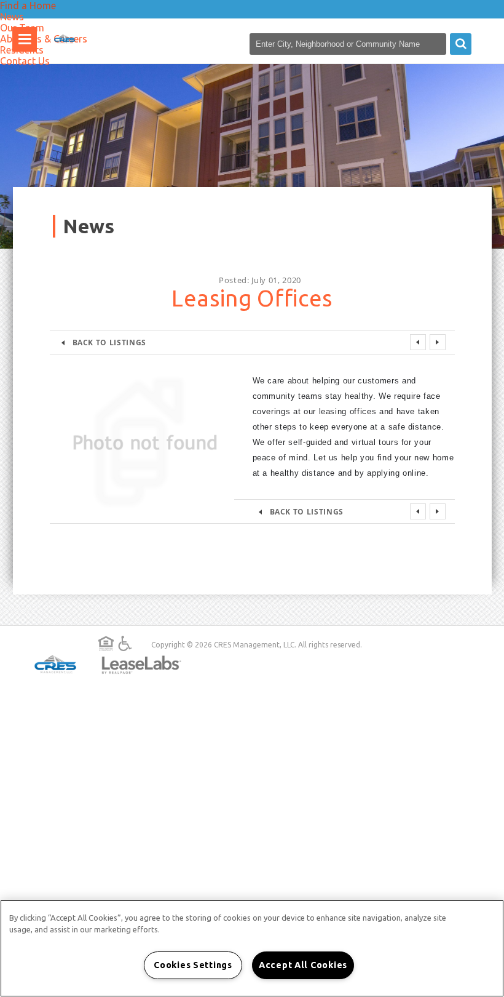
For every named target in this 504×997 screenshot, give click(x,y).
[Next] (438, 342)
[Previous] (418, 342)
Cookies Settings (193, 965)
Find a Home (28, 5)
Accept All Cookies (303, 965)
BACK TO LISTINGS (109, 342)
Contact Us (25, 60)
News (12, 16)
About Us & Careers (43, 38)
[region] (252, 948)
